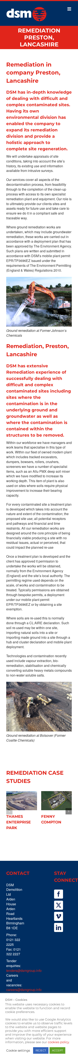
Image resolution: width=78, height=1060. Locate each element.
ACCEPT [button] (57, 1050)
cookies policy (58, 1042)
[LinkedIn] (58, 927)
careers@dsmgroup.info (24, 989)
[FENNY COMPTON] (56, 800)
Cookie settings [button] (18, 1050)
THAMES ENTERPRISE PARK (18, 822)
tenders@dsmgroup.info (24, 970)
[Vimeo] (58, 916)
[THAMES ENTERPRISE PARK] (21, 800)
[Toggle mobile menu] (69, 9)
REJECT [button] (41, 1050)
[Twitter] (58, 905)
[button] (9, 811)
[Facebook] (58, 894)
